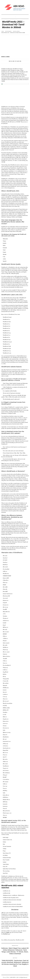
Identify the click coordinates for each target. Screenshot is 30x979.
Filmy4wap (5, 649)
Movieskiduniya (6, 772)
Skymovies (5, 699)
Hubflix (4, 584)
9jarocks (5, 692)
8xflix (4, 730)
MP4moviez (5, 627)
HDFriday (5, 801)
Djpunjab (5, 685)
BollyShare (5, 564)
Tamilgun (5, 616)
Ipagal (4, 625)
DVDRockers (6, 687)
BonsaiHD (5, 591)
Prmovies (5, 754)
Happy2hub (5, 750)
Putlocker (5, 654)
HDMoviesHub (6, 707)
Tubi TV (4, 757)
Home (2, 31)
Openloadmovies (6, 748)
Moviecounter (6, 631)
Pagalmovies (5, 719)
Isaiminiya (5, 806)
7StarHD (5, 658)
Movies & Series (16, 31)
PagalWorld (5, 672)
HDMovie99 (5, 710)
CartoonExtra (6, 779)
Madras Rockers (6, 656)
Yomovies (5, 663)
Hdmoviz (5, 716)
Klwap (4, 676)
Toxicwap (5, 786)
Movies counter (6, 652)
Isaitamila (5, 804)
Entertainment (8, 31)
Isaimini (4, 690)
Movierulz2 (5, 566)
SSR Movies (5, 647)
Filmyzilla (5, 589)
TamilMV (5, 609)
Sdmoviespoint (6, 643)
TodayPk (5, 602)
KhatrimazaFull (6, 596)
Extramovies (5, 605)
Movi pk (4, 739)
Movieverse (5, 752)
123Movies (5, 638)
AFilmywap (5, 743)
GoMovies (5, 669)
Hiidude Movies (6, 799)
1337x (4, 613)
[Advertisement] (15, 43)
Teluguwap (5, 667)
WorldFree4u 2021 (20, 940)
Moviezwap (5, 607)
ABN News (3, 912)
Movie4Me (5, 587)
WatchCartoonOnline (7, 703)
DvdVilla (5, 705)
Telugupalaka (6, 678)
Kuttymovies (5, 600)
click (21, 931)
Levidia (4, 714)
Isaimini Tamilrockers (7, 593)
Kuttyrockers (6, 721)
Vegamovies (5, 768)
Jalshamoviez (6, 620)
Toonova (5, 788)
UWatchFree (5, 580)
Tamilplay (5, 712)
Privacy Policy (6, 977)
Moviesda (5, 629)
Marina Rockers (6, 810)
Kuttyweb (5, 734)
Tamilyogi (5, 562)
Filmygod (5, 775)
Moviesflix (5, 645)
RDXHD (5, 634)
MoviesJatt (5, 763)
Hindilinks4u (6, 737)
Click (2, 931)
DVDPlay (5, 790)
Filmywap (5, 582)
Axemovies (5, 723)
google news (15, 931)
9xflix (4, 792)
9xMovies (5, 571)
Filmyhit (4, 640)
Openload (5, 558)
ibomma (4, 725)
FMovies (5, 636)
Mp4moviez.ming (6, 732)
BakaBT (4, 777)
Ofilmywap (5, 761)
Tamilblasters (6, 766)
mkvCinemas (6, 770)
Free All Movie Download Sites (8, 940)
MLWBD (5, 817)
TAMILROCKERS (7, 575)
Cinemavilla (5, 681)
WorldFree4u (6, 573)
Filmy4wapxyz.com (7, 813)
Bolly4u (4, 674)
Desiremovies (6, 728)
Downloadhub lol (7, 665)
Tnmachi (5, 808)
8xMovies (5, 784)
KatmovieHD (6, 578)
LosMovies (5, 694)
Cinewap (5, 696)
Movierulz (5, 555)
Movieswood (5, 701)
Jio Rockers (5, 746)
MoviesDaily (5, 683)
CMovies (5, 660)
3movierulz (5, 598)
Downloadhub (6, 569)
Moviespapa (5, 781)
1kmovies (5, 815)
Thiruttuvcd (5, 618)
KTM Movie (5, 797)
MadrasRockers (6, 611)
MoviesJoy (5, 759)
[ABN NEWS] (15, 7)
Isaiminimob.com (7, 741)
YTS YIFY (5, 560)
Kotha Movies (6, 795)
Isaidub (4, 622)
